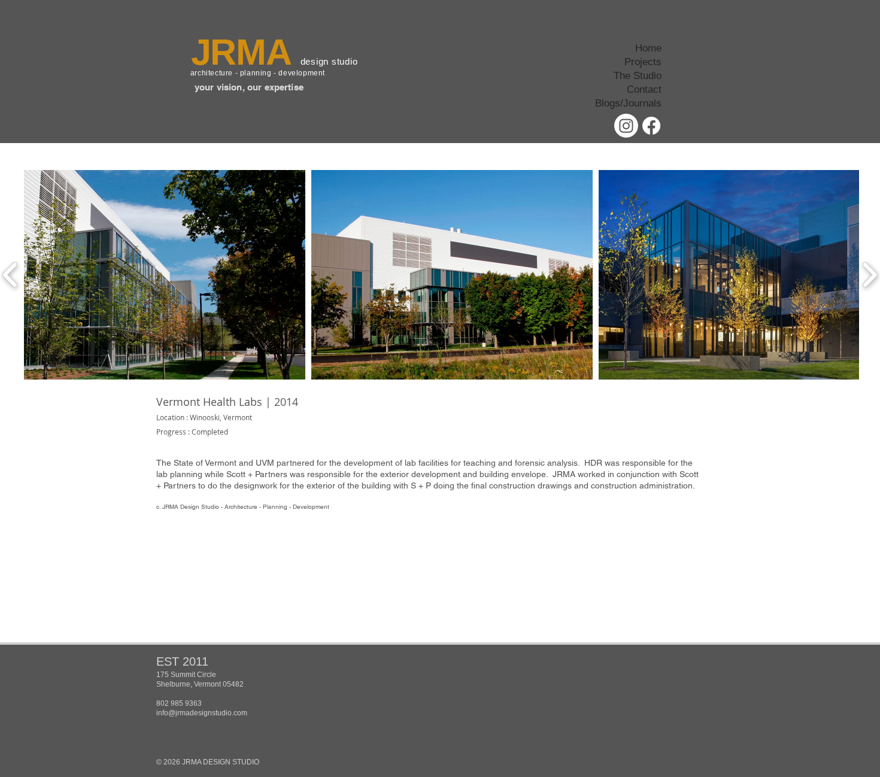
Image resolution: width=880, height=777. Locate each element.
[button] (164, 275)
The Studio (637, 75)
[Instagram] (626, 126)
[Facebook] (651, 126)
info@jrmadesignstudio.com (201, 713)
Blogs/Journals (628, 103)
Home (648, 48)
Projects (642, 62)
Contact (644, 89)
